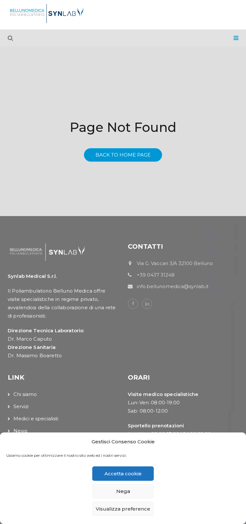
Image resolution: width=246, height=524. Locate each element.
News (20, 431)
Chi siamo (25, 394)
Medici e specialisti (35, 418)
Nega (123, 491)
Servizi (21, 406)
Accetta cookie (123, 474)
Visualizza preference (123, 509)
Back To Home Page (123, 155)
